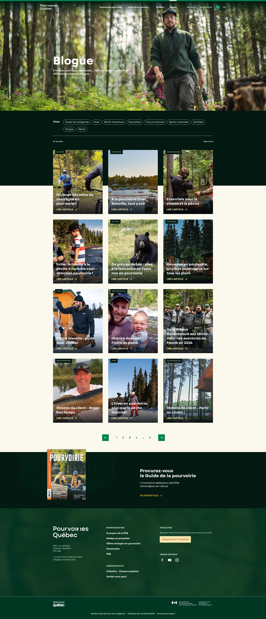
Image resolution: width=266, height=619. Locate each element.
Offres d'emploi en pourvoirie (123, 543)
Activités (198, 122)
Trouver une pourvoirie (110, 7)
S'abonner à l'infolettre (175, 539)
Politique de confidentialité (141, 613)
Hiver (96, 122)
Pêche (81, 129)
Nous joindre (206, 7)
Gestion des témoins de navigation (108, 613)
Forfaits (160, 7)
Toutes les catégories (77, 122)
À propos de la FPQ (117, 533)
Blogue (173, 7)
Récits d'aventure (114, 122)
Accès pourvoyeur (166, 613)
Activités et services (137, 7)
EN (224, 7)
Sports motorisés (178, 122)
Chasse (69, 129)
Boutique (191, 7)
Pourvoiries (135, 122)
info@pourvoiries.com (64, 559)
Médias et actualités (118, 538)
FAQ (108, 554)
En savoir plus (149, 496)
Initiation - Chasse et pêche (122, 571)
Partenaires (113, 548)
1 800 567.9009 (75, 557)
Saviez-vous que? (116, 576)
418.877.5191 (61, 557)
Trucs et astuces (155, 122)
